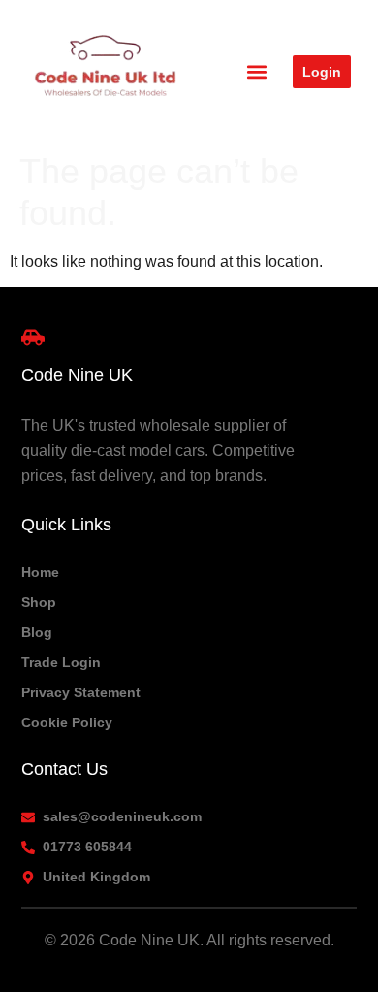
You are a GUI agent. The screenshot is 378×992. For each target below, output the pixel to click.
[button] (257, 71)
